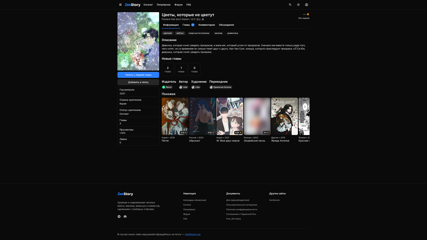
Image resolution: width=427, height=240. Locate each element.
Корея (123, 103)
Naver (169, 87)
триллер (218, 33)
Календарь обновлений (194, 200)
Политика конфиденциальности (241, 209)
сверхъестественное (198, 33)
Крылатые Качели (222, 87)
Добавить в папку (138, 82)
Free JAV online (233, 219)
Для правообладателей (237, 200)
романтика (232, 33)
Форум (178, 4)
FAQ (188, 4)
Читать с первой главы (138, 74)
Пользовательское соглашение (241, 205)
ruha (185, 87)
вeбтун (180, 33)
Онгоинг (124, 113)
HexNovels (274, 200)
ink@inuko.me (192, 234)
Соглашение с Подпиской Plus (241, 214)
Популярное (163, 4)
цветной (168, 33)
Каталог (148, 4)
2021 (122, 93)
